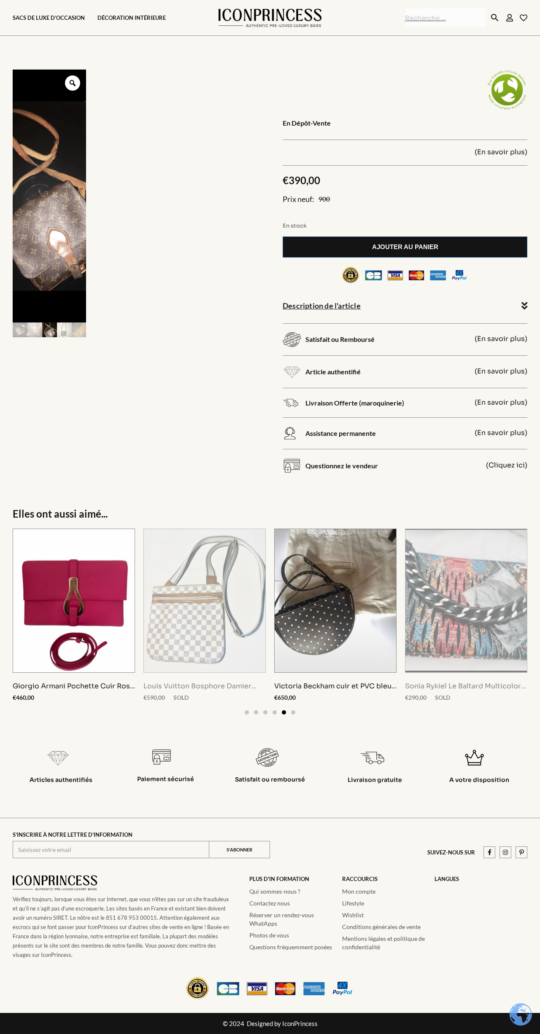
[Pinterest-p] (521, 852)
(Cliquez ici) (506, 465)
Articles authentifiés (61, 780)
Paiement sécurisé (165, 779)
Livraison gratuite (375, 780)
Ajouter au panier (405, 246)
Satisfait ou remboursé (270, 779)
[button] (247, 712)
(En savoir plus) (501, 152)
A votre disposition (479, 780)
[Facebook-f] (489, 852)
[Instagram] (505, 852)
